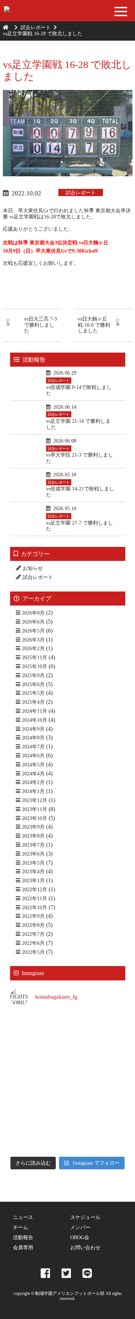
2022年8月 (33, 925)
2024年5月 (33, 764)
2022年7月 (33, 934)
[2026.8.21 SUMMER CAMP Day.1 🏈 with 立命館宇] (97, 1065)
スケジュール (85, 1217)
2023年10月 (34, 818)
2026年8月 (33, 613)
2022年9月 (33, 916)
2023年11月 (34, 809)
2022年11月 (34, 898)
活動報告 (23, 1237)
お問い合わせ (85, 1247)
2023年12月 (34, 800)
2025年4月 (33, 702)
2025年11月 (34, 657)
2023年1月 (33, 880)
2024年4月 (33, 773)
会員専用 (23, 1247)
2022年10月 (34, 907)
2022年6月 (33, 943)
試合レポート (36, 27)
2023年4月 (33, 871)
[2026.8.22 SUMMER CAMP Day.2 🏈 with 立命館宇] (97, 1030)
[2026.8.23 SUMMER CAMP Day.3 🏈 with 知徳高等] (38, 1030)
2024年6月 (33, 755)
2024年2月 (33, 782)
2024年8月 (33, 737)
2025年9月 (33, 675)
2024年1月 (33, 791)
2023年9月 (33, 827)
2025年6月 (33, 684)
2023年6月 (33, 854)
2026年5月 (33, 631)
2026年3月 (33, 640)
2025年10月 (34, 666)
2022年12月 (34, 889)
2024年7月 (33, 746)
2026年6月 (33, 622)
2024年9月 (33, 729)
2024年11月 (34, 711)
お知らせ (33, 568)
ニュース (23, 1217)
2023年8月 (33, 836)
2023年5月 (33, 863)
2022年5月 (33, 952)
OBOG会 (79, 1237)
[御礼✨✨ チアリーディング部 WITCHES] (38, 1100)
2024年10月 (34, 720)
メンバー (80, 1227)
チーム (20, 1227)
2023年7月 (33, 845)
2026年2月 (33, 648)
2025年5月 (33, 693)
